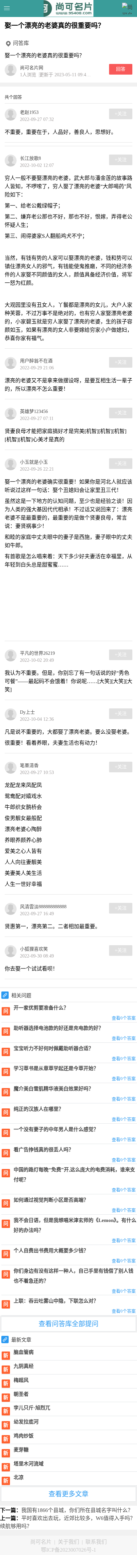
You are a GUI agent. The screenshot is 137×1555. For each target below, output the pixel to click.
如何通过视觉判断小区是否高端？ (51, 1200)
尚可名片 (41, 1542)
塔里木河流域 (29, 1463)
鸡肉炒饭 (24, 1435)
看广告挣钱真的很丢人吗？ (43, 1149)
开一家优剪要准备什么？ (41, 1007)
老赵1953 (29, 112)
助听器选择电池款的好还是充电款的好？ (58, 1028)
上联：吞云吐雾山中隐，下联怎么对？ (56, 1301)
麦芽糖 (21, 1449)
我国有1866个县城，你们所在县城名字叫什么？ (77, 1510)
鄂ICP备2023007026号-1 (68, 1550)
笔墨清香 (29, 765)
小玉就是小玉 (34, 462)
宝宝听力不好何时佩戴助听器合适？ (53, 1048)
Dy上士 (27, 712)
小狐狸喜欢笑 (34, 949)
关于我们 (68, 1542)
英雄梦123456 (34, 411)
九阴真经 (24, 1366)
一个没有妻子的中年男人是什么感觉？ (56, 1129)
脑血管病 (24, 1352)
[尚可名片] (69, 8)
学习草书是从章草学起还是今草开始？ (56, 1068)
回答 (120, 69)
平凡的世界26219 (37, 653)
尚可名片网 (31, 67)
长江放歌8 (30, 158)
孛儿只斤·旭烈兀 (32, 1407)
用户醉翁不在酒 (36, 360)
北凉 (19, 1477)
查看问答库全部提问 (68, 1324)
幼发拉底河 (26, 1421)
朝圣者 (21, 1394)
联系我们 (96, 1542)
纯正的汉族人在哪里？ (39, 1109)
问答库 (21, 43)
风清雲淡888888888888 (43, 906)
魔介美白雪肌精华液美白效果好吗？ (53, 1088)
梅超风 (21, 1380)
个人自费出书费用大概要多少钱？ (51, 1250)
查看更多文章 (68, 1494)
